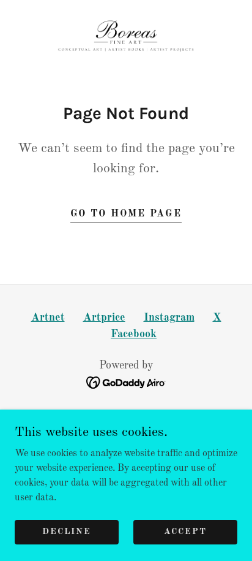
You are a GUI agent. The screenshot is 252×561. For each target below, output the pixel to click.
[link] (126, 39)
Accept (185, 531)
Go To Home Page (126, 214)
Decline (66, 531)
